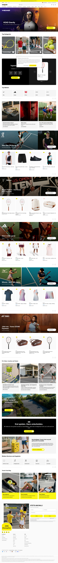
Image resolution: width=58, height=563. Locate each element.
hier (25, 62)
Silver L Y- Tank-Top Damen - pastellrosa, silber (49, 258)
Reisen (42, 6)
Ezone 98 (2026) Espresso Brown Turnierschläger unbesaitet (6, 352)
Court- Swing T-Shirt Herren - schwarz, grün (49, 166)
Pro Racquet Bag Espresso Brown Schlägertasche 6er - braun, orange (34, 352)
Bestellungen (14, 537)
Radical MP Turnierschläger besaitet (41, 75)
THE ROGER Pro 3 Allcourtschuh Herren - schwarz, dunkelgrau (34, 167)
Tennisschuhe (14, 6)
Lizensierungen (3, 537)
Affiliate (14, 540)
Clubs (13, 544)
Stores (25, 540)
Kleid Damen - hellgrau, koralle (33, 303)
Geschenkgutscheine (54, 2)
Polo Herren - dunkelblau (5, 303)
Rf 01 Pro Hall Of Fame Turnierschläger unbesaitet (21, 213)
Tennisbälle (24, 6)
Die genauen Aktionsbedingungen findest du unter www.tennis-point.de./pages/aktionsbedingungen (13, 561)
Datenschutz (19, 63)
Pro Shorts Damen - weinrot (19, 258)
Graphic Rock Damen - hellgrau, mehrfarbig (49, 303)
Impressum (22, 63)
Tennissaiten (28, 6)
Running (6, 2)
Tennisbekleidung (9, 6)
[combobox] (32, 5)
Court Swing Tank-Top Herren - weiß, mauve (8, 166)
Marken (36, 6)
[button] (53, 56)
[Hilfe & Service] (52, 5)
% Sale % (45, 6)
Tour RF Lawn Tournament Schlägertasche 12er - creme (49, 213)
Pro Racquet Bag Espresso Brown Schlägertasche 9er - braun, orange (20, 352)
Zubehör (33, 6)
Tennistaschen (20, 6)
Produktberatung (26, 544)
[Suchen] (19, 5)
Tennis (3, 2)
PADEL (9, 2)
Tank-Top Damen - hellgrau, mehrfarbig (21, 303)
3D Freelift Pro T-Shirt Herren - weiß (7, 258)
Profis (39, 6)
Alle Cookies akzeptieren (33, 65)
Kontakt (25, 537)
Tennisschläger (4, 6)
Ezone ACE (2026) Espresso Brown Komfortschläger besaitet (47, 352)
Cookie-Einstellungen (4, 540)
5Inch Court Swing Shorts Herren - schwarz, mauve (22, 167)
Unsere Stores (49, 2)
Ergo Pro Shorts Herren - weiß (33, 258)
